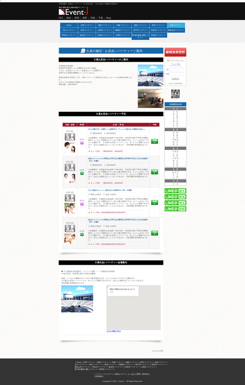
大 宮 (175, 112)
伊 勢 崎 (175, 140)
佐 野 (175, 156)
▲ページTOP (157, 351)
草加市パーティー (158, 35)
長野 (84, 18)
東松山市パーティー (176, 30)
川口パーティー (69, 30)
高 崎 (175, 133)
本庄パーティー (87, 30)
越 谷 (175, 121)
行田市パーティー (104, 35)
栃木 (69, 18)
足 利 (175, 163)
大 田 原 (175, 158)
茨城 (92, 18)
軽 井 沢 (175, 172)
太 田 (175, 137)
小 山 (175, 154)
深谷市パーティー (158, 30)
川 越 (175, 116)
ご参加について (119, 374)
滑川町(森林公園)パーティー (140, 36)
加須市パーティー (87, 35)
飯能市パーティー (122, 30)
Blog (108, 18)
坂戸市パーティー (140, 30)
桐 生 (175, 144)
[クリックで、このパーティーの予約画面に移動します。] (154, 143)
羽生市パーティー (69, 35)
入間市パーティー (122, 35)
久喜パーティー (176, 25)
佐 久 (175, 175)
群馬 (77, 18)
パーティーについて (104, 374)
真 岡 (175, 165)
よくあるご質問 (134, 374)
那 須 (175, 161)
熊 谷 (175, 114)
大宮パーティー (87, 25)
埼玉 (61, 18)
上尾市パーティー (104, 30)
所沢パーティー (158, 25)
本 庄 (175, 126)
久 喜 (175, 123)
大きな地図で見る (114, 331)
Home (68, 25)
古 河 (175, 184)
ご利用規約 (98, 376)
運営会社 (145, 374)
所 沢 (175, 119)
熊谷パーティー (104, 25)
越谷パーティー (140, 25)
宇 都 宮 (175, 151)
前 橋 (175, 135)
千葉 (100, 18)
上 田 (175, 177)
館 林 (175, 142)
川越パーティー (122, 25)
